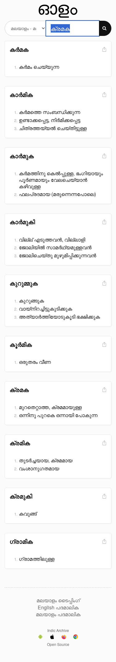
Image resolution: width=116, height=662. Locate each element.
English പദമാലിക (58, 607)
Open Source (58, 644)
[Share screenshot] (103, 49)
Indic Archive (58, 630)
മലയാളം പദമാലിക (58, 614)
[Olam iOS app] (52, 637)
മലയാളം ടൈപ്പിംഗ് (58, 600)
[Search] (105, 28)
